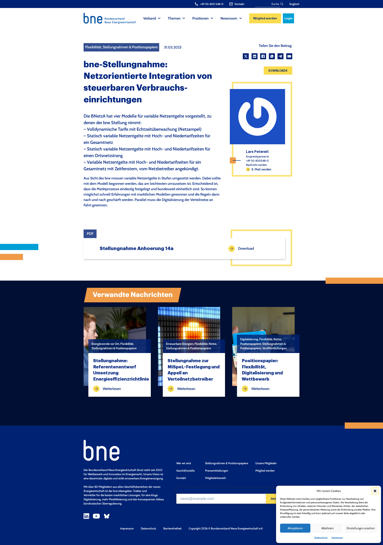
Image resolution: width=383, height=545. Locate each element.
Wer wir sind (183, 463)
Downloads (277, 70)
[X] (246, 56)
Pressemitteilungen (216, 470)
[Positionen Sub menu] (211, 18)
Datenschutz (321, 537)
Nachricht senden (256, 165)
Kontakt (181, 478)
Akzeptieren (295, 528)
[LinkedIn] (255, 56)
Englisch (294, 4)
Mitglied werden (265, 18)
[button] (375, 491)
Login (288, 18)
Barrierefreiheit (172, 528)
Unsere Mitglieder (266, 463)
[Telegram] (280, 56)
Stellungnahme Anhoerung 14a (137, 248)
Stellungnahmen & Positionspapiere (226, 463)
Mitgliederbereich (215, 478)
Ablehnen (327, 528)
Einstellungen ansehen (361, 528)
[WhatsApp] (272, 56)
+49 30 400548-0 (257, 160)
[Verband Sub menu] (159, 18)
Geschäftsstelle (185, 470)
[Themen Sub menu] (183, 18)
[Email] (289, 56)
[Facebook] (263, 56)
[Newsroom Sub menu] (240, 18)
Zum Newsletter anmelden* (195, 490)
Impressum (337, 537)
